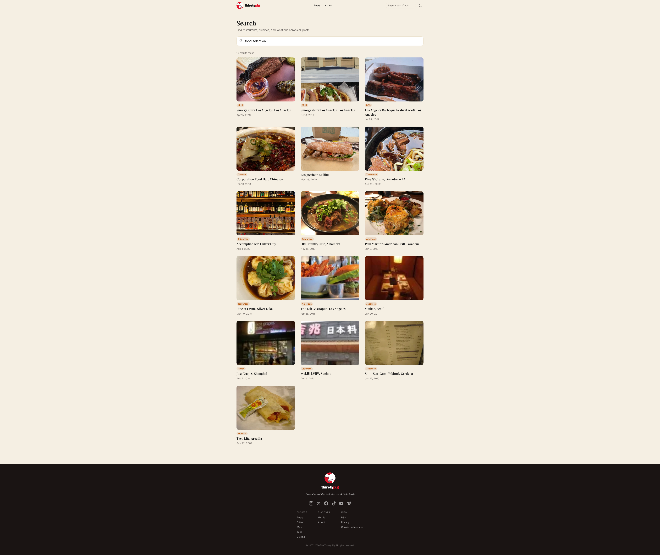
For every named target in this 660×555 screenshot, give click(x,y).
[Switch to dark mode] (420, 5)
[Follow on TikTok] (334, 503)
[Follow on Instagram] (311, 503)
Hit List (322, 517)
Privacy (345, 522)
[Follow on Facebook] (326, 503)
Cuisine (301, 536)
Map (299, 527)
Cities (328, 5)
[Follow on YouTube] (341, 503)
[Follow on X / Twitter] (319, 503)
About (321, 522)
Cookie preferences (352, 527)
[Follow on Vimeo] (349, 503)
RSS (343, 517)
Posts (317, 5)
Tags (299, 531)
